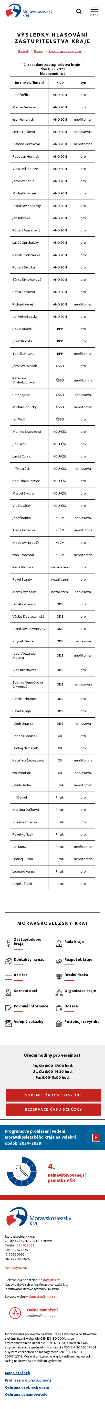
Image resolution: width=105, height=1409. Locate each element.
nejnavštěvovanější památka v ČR (67, 1173)
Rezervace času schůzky (53, 1109)
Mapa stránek (17, 1373)
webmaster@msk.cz (40, 1296)
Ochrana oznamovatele (26, 1395)
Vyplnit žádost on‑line (53, 1095)
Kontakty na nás (16, 1267)
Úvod (23, 51)
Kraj (38, 51)
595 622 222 (25, 1245)
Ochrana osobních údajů (27, 1387)
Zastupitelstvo (65, 51)
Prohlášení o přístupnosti (28, 1380)
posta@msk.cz (49, 1280)
